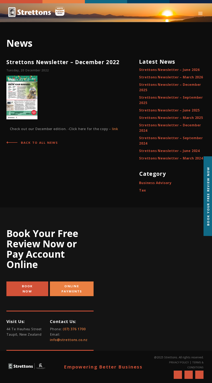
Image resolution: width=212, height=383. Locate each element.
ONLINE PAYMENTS (71, 288)
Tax (142, 190)
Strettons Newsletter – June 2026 (169, 69)
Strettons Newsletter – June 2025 (169, 110)
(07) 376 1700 (74, 329)
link (115, 129)
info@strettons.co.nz (68, 340)
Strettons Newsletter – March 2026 (171, 77)
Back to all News (39, 142)
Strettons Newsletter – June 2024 (169, 150)
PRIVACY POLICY (179, 362)
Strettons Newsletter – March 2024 (171, 158)
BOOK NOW (27, 288)
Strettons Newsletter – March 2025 (171, 117)
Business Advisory (155, 183)
